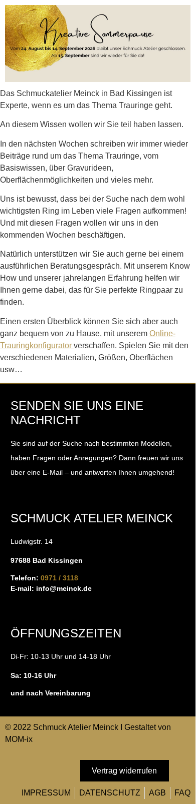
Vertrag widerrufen (124, 770)
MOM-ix (19, 739)
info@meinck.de (64, 588)
